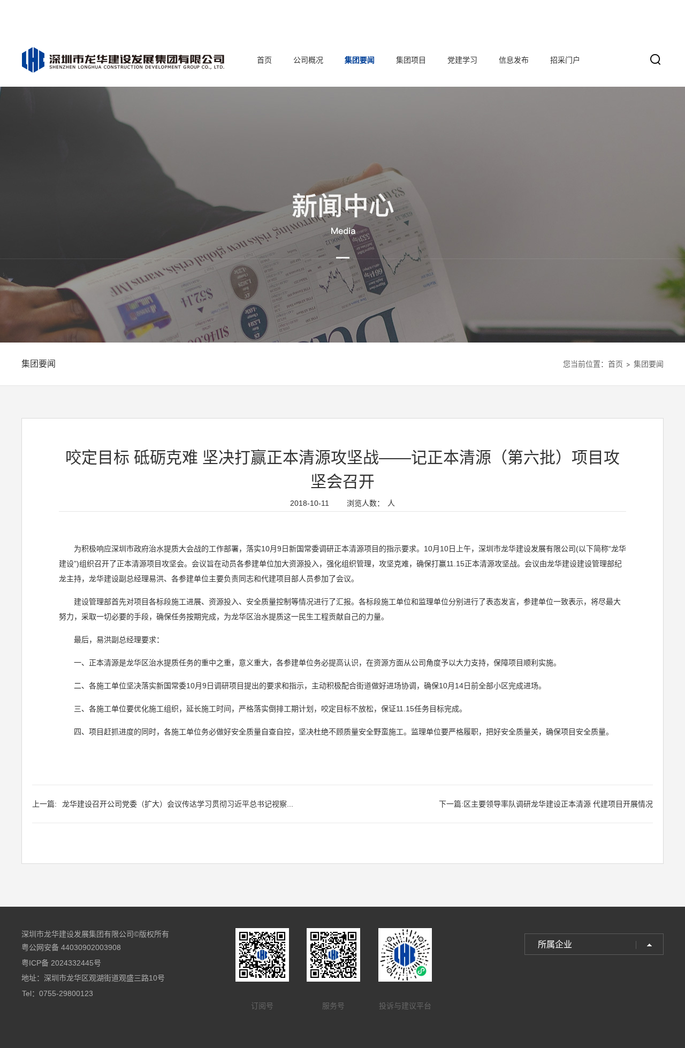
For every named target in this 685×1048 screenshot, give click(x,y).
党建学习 (462, 60)
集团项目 (411, 60)
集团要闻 (360, 60)
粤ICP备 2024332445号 (61, 963)
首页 (264, 60)
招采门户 (565, 60)
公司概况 (308, 60)
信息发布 (514, 60)
